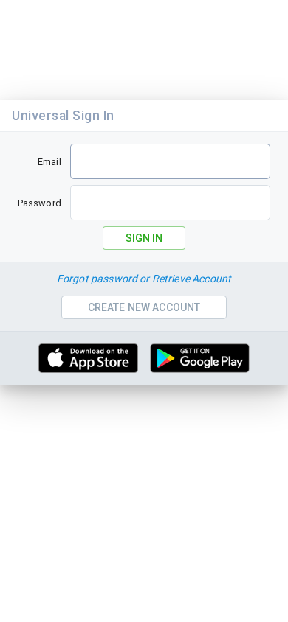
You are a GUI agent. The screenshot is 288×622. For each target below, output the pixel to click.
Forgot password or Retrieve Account (144, 278)
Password (39, 203)
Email (49, 161)
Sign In (144, 238)
